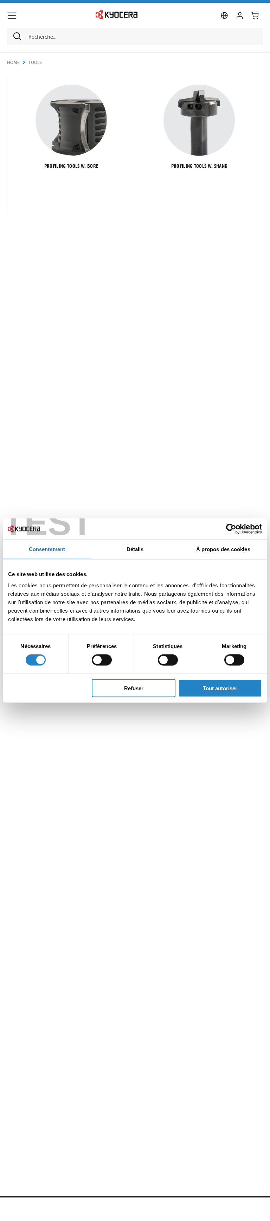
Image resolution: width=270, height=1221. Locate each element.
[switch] (102, 660)
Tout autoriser (220, 688)
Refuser (133, 688)
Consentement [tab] (47, 549)
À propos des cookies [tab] (223, 549)
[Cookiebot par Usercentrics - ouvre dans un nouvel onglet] (231, 529)
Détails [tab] (135, 549)
